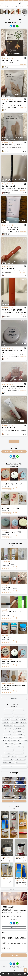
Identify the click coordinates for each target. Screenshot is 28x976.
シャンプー (16, 740)
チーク (6, 756)
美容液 (16, 6)
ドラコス (10, 710)
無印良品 (10, 753)
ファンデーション (20, 737)
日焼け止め (10, 728)
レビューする (14, 955)
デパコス (8, 713)
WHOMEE (19, 750)
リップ (11, 6)
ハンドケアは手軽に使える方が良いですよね (14, 102)
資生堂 (24, 722)
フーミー (20, 731)
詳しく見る (13, 919)
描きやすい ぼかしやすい (10, 186)
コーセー (6, 740)
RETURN (14, 458)
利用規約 (22, 966)
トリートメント (20, 759)
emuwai (6, 358)
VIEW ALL (25, 15)
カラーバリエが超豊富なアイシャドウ (13, 386)
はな (5, 392)
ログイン (22, 3)
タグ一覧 (9, 966)
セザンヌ (20, 743)
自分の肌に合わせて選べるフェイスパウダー (14, 351)
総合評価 (13, 966)
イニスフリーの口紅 (8, 269)
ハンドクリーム (10, 734)
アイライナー (9, 759)
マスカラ (21, 734)
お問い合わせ (19, 967)
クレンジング (10, 743)
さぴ (5, 66)
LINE (17, 26)
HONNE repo (7, 3)
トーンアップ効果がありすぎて (11, 227)
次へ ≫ (14, 441)
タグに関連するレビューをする (14, 451)
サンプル (23, 756)
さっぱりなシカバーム (8, 428)
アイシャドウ (3, 6)
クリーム (10, 750)
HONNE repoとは (4, 966)
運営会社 (14, 967)
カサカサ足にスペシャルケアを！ (12, 145)
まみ (5, 434)
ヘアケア (20, 6)
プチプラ (19, 710)
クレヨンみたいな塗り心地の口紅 (12, 310)
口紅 (14, 756)
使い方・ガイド (18, 966)
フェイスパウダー (9, 762)
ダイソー (8, 737)
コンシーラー (21, 762)
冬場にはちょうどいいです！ (10, 60)
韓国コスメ (9, 716)
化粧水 (7, 6)
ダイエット (8, 725)
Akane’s (6, 192)
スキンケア (10, 731)
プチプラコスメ (20, 713)
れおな (5, 233)
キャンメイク (19, 747)
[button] (2, 42)
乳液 (25, 740)
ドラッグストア (20, 725)
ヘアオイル (19, 753)
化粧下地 (20, 728)
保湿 (13, 6)
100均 (9, 747)
